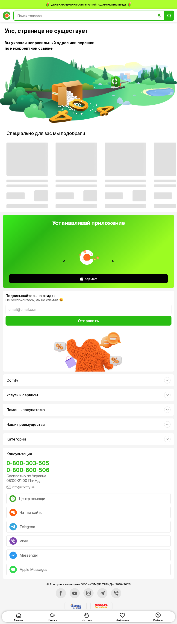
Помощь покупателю (25, 409)
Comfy (12, 380)
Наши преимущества (25, 424)
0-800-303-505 (27, 463)
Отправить (88, 320)
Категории (16, 439)
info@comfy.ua (23, 487)
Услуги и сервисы (22, 395)
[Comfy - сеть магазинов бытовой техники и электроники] (7, 16)
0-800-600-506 (27, 470)
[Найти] (169, 16)
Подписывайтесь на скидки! (31, 295)
